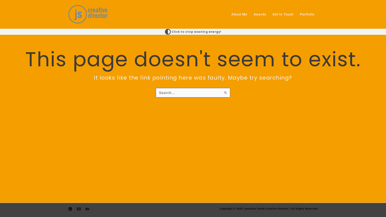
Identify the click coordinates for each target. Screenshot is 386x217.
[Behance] (87, 209)
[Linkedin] (70, 209)
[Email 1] (79, 209)
